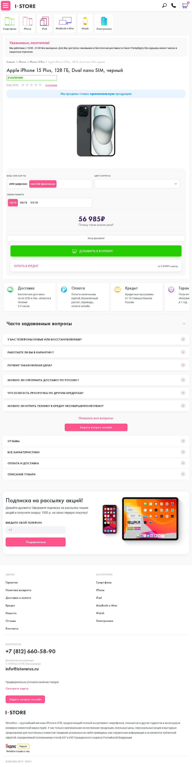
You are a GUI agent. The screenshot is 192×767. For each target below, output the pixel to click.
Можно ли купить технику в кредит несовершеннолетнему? (56, 406)
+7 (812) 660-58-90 (31, 651)
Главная (11, 61)
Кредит (10, 605)
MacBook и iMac (106, 605)
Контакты (12, 628)
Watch (100, 613)
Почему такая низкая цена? (30, 365)
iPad (99, 598)
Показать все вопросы (96, 418)
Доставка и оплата (18, 598)
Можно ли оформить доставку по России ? (43, 380)
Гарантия (12, 582)
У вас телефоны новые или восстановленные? (45, 339)
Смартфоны (104, 582)
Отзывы (14, 441)
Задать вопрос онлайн (96, 427)
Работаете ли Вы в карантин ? (31, 352)
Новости (11, 613)
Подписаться (36, 542)
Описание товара (22, 474)
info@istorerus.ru (22, 669)
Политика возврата (18, 590)
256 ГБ (23, 202)
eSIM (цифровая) (18, 184)
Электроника (104, 621)
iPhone (22, 61)
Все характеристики (23, 452)
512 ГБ (34, 202)
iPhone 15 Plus (37, 61)
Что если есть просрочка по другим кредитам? (45, 393)
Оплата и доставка (23, 463)
